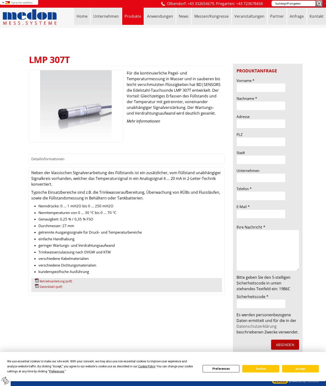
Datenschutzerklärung (257, 326)
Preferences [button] (56, 371)
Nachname (247, 98)
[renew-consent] (5, 380)
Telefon (244, 188)
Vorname (245, 80)
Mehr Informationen (143, 121)
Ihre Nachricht (251, 227)
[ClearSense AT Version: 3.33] (280, 381)
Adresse (243, 116)
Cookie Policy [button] (146, 366)
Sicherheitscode (252, 296)
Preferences (221, 368)
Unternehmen (248, 170)
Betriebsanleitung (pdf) (56, 281)
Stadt (241, 152)
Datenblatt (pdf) (51, 286)
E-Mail (243, 206)
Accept (300, 368)
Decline (261, 368)
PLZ (240, 134)
